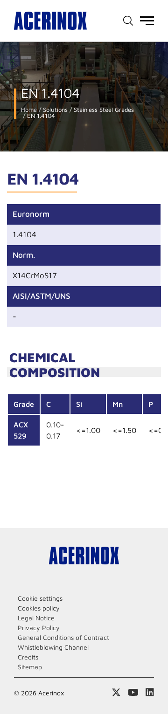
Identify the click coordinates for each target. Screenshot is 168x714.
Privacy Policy (39, 628)
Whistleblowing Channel (53, 647)
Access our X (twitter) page (116, 692)
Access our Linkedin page (150, 692)
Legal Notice (36, 618)
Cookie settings (40, 598)
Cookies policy (39, 608)
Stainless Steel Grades (103, 110)
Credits (28, 657)
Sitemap (30, 667)
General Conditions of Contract (63, 637)
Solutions (54, 110)
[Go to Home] (50, 21)
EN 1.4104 (40, 116)
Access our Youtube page (133, 692)
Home (29, 110)
